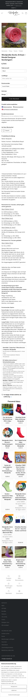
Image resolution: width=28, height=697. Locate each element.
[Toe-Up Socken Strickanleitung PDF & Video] (7, 409)
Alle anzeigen (5, 625)
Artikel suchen (5, 633)
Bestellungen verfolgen (8, 586)
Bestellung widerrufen (8, 650)
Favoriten (19, 586)
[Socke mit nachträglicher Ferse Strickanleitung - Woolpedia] (7, 457)
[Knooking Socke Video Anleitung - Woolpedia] (20, 409)
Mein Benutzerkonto (19, 579)
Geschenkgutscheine (7, 647)
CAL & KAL (4, 616)
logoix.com (18, 5)
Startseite (4, 51)
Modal (21, 51)
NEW (3, 605)
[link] (14, 8)
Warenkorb (9, 593)
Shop (10, 51)
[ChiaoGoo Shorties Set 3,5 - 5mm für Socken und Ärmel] (20, 519)
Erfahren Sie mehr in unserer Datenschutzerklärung (9, 680)
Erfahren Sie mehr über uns (8, 683)
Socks (15, 51)
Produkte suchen (8, 579)
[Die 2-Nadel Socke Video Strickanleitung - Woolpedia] (20, 432)
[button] (14, 13)
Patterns (4, 614)
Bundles (4, 611)
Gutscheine (19, 593)
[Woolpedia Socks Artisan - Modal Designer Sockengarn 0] (14, 35)
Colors (3, 619)
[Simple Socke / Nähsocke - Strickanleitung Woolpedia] (20, 552)
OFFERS (4, 608)
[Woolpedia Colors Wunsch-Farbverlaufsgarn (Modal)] (7, 432)
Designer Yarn (5, 622)
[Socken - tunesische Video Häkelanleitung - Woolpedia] (7, 486)
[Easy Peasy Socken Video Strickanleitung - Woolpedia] (7, 552)
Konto (3, 636)
